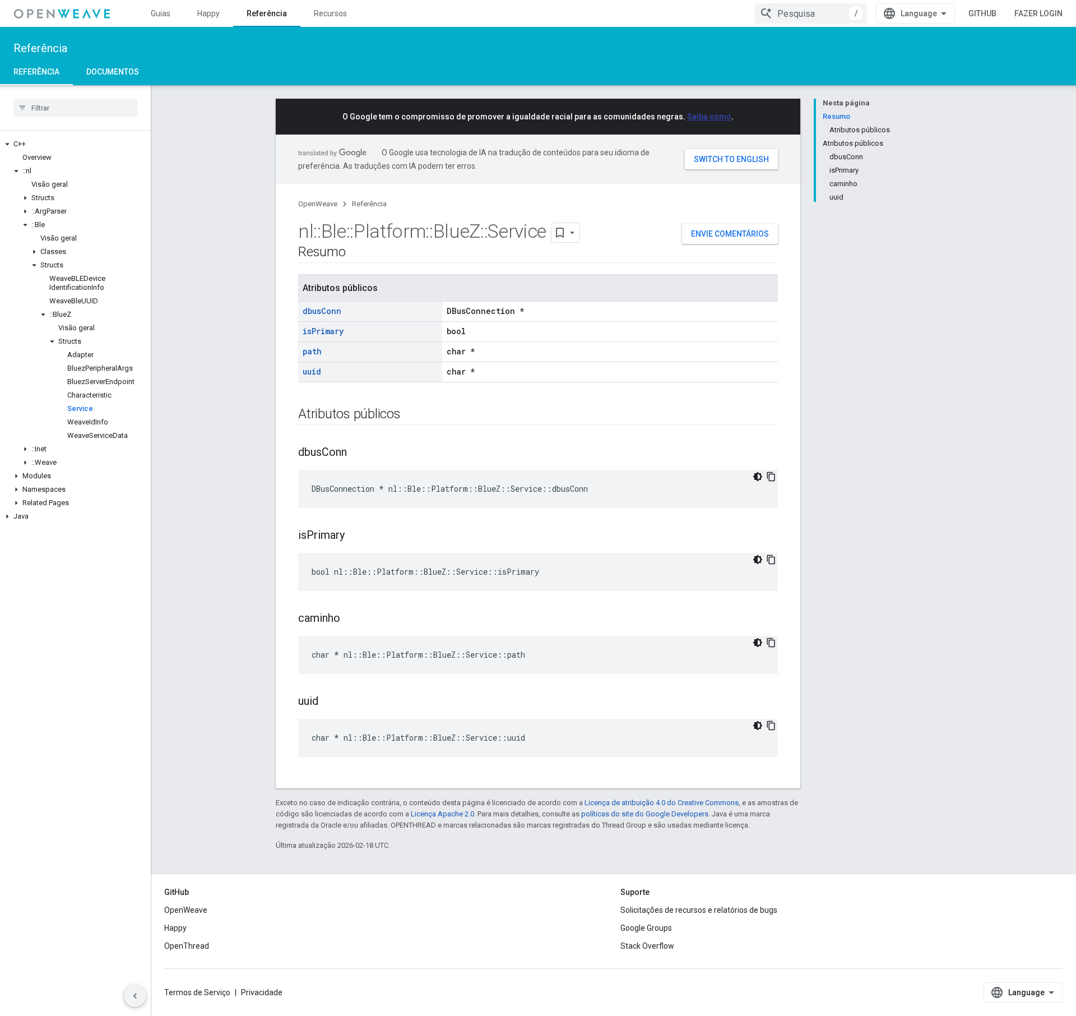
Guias (160, 13)
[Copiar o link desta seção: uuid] (329, 702)
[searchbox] (75, 108)
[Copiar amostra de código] (771, 476)
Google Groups (646, 927)
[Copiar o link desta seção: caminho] (351, 619)
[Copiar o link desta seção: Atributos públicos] (412, 415)
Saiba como (709, 116)
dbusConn (322, 311)
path (312, 351)
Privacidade (261, 992)
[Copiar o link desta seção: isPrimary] (356, 536)
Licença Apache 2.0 (442, 814)
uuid (312, 371)
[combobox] (811, 13)
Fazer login (1038, 13)
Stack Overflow (647, 945)
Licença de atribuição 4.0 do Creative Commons (662, 802)
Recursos (330, 13)
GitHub (982, 13)
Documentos (112, 71)
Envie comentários (730, 233)
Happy (208, 13)
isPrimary (323, 331)
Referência (267, 13)
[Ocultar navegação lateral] (135, 996)
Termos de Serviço (197, 992)
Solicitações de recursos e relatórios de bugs (698, 910)
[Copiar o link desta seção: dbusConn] (358, 453)
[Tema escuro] (757, 476)
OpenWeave (317, 204)
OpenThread (186, 945)
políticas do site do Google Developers (644, 814)
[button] (75, 144)
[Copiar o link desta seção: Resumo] (357, 253)
